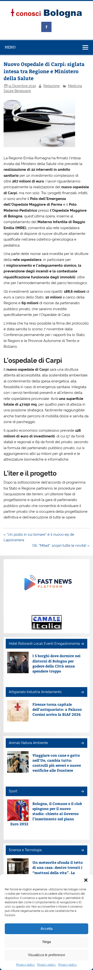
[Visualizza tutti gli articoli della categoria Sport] (82, 792)
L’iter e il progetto (30, 473)
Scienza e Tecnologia (25, 850)
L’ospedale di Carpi (33, 360)
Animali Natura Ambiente (28, 743)
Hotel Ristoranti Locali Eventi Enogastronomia (44, 643)
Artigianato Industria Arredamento (35, 692)
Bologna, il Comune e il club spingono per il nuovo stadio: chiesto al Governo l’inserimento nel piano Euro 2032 (46, 813)
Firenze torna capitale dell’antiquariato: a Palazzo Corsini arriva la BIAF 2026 (57, 709)
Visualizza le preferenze (46, 955)
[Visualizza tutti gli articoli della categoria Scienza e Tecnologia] (82, 851)
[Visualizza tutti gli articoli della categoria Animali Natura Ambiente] (82, 743)
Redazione (51, 86)
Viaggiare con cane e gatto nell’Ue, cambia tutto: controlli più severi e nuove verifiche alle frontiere (56, 763)
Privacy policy (25, 964)
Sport (13, 791)
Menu (10, 47)
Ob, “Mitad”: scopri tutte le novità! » (60, 545)
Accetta (46, 928)
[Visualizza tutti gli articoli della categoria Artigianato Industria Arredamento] (82, 692)
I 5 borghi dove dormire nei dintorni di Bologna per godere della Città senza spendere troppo (56, 663)
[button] (85, 880)
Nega (46, 942)
